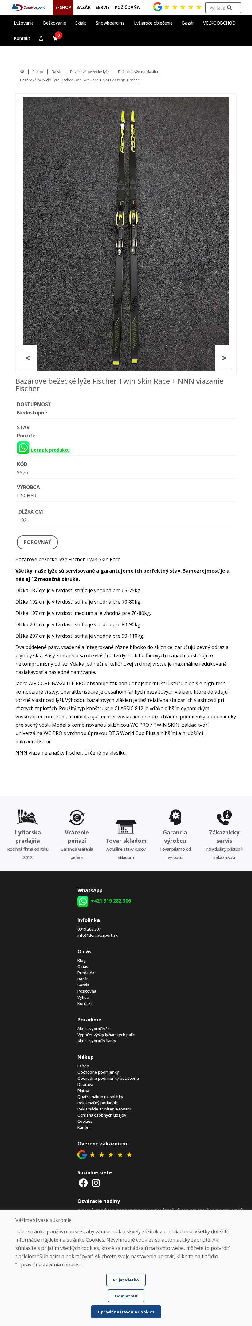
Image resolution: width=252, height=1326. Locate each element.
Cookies (85, 1121)
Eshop (38, 71)
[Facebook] (83, 1182)
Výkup (83, 997)
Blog (81, 960)
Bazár (57, 71)
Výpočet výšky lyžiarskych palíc (106, 1034)
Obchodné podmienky (98, 1072)
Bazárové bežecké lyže (90, 71)
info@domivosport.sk (97, 935)
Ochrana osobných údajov (101, 1115)
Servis (83, 985)
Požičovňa (86, 991)
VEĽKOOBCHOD (219, 23)
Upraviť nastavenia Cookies (126, 1312)
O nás (82, 966)
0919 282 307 (89, 929)
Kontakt (22, 38)
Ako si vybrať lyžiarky (96, 1041)
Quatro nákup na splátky (100, 1096)
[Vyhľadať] (229, 8)
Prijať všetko (126, 1280)
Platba (83, 1090)
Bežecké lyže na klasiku (138, 71)
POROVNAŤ (37, 542)
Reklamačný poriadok (97, 1103)
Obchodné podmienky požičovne (108, 1078)
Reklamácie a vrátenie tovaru (104, 1109)
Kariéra (84, 1127)
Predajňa (85, 972)
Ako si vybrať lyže (93, 1028)
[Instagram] (96, 1182)
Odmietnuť (126, 1296)
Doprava (85, 1084)
